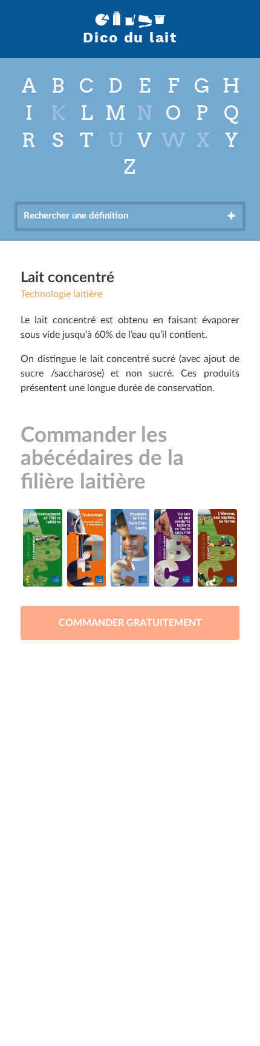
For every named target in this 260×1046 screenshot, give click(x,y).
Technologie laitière (61, 294)
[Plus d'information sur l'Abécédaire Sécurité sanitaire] (173, 548)
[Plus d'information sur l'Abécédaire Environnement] (42, 548)
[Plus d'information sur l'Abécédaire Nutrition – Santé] (130, 548)
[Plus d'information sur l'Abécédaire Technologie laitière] (86, 548)
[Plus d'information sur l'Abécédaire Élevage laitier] (217, 548)
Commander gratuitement (130, 623)
